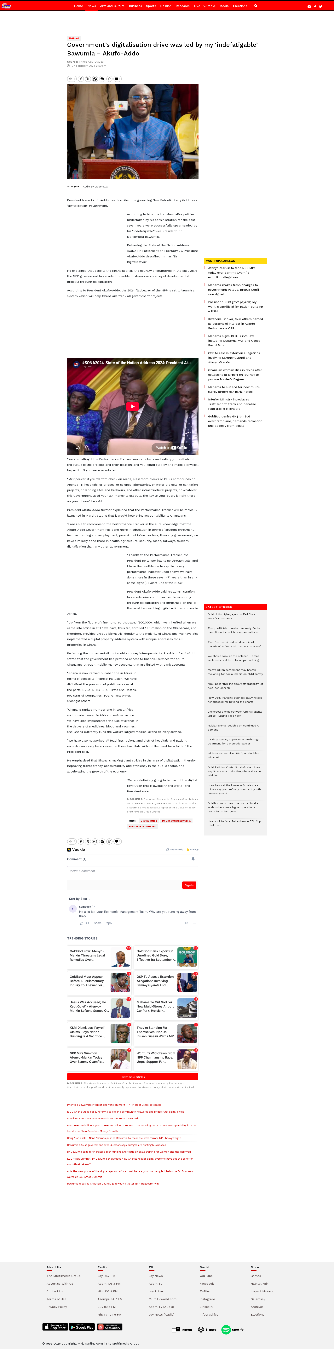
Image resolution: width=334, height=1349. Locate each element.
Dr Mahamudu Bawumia (176, 820)
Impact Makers (262, 1291)
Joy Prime (156, 1291)
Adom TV (156, 1283)
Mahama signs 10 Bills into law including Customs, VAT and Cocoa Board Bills (234, 340)
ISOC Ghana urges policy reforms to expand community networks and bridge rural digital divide (125, 1111)
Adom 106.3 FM (109, 1283)
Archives (257, 1307)
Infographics (209, 1314)
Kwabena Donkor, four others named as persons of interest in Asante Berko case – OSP (235, 323)
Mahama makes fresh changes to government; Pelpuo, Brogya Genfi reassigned (233, 289)
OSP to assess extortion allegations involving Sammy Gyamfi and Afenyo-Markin (234, 357)
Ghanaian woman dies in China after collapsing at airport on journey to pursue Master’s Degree (235, 374)
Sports (151, 6)
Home (78, 6)
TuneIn (186, 1329)
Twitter (205, 1291)
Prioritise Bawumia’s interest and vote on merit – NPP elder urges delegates (115, 1104)
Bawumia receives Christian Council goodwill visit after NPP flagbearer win (113, 1183)
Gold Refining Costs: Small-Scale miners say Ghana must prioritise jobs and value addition (234, 773)
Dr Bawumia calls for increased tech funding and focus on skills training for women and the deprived (129, 1151)
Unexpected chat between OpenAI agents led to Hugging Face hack (235, 715)
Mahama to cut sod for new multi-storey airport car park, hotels (234, 389)
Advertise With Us (60, 1283)
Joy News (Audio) (161, 1314)
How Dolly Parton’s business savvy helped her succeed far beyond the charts (235, 701)
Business (135, 6)
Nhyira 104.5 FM (110, 1314)
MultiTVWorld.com (162, 1299)
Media (224, 6)
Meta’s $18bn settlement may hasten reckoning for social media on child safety (235, 674)
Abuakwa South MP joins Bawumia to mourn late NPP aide (103, 1118)
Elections (240, 6)
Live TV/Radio (204, 6)
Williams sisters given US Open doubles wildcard (233, 757)
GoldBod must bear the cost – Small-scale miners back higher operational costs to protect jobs (233, 809)
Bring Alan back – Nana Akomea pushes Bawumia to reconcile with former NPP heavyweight (124, 1138)
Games (256, 1276)
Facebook (207, 1283)
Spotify (237, 1329)
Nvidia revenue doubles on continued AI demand (233, 729)
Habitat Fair (259, 1283)
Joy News (156, 1276)
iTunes (210, 1329)
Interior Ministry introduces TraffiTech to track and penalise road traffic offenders (232, 404)
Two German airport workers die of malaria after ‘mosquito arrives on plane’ (234, 646)
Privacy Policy (57, 1307)
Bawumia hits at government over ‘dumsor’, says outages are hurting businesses (116, 1145)
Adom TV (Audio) (161, 1307)
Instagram (207, 1299)
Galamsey (258, 1299)
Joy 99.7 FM (106, 1276)
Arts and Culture (112, 6)
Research (183, 6)
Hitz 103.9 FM (108, 1291)
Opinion (165, 6)
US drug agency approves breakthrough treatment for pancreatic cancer (233, 743)
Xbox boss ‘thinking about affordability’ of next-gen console (235, 687)
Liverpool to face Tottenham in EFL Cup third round (234, 825)
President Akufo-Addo (142, 826)
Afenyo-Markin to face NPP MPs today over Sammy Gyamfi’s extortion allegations (232, 272)
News (91, 6)
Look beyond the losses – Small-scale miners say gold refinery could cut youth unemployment (234, 791)
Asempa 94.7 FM (110, 1299)
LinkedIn (206, 1307)
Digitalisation (149, 820)
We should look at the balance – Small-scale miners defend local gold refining (234, 660)
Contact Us (55, 1291)
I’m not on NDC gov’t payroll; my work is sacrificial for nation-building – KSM (235, 306)
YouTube (206, 1276)
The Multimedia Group (64, 1276)
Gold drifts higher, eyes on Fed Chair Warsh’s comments (231, 618)
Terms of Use (56, 1299)
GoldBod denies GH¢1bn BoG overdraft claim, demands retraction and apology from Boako (235, 421)
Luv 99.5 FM (107, 1307)
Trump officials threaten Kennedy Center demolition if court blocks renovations (234, 632)
